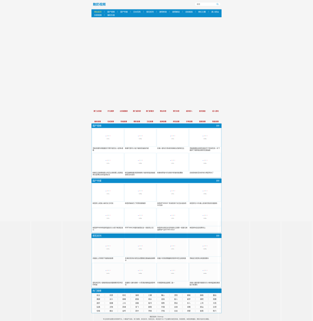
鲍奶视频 (99, 4)
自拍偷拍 (189, 12)
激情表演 (163, 12)
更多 (217, 126)
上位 (124, 303)
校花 (124, 295)
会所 (124, 311)
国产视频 (111, 12)
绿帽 (124, 299)
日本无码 (137, 12)
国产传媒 (124, 12)
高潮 (124, 307)
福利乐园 (111, 15)
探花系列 (150, 12)
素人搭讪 (215, 12)
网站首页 (98, 12)
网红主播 (202, 12)
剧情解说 (176, 12)
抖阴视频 (98, 15)
